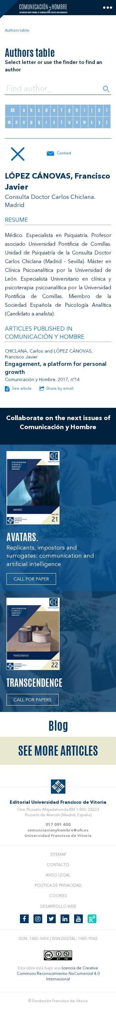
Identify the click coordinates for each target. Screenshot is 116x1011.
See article (21, 389)
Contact (64, 153)
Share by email (59, 389)
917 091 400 (58, 825)
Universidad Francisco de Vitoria (58, 836)
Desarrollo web (58, 907)
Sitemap (58, 855)
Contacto (58, 865)
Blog (58, 725)
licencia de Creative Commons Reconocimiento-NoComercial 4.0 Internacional (58, 973)
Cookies (58, 896)
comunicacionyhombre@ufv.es (58, 830)
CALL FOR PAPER (31, 579)
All (13, 110)
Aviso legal (58, 875)
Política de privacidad (58, 886)
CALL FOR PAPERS (33, 700)
